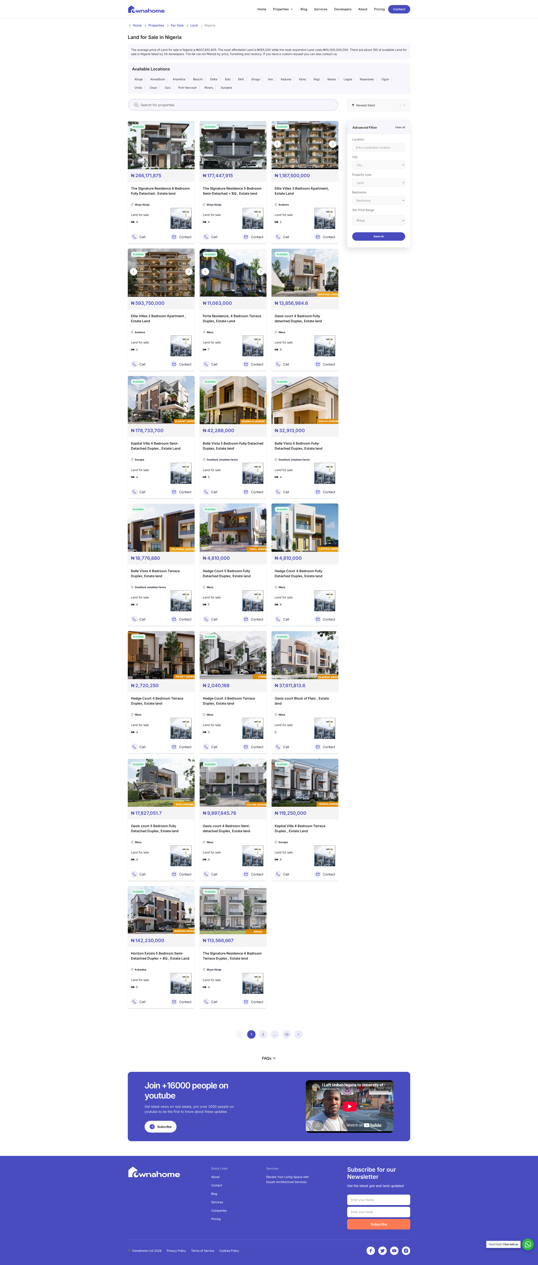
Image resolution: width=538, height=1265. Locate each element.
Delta (213, 79)
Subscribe (379, 1224)
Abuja (138, 79)
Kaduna (286, 79)
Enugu (256, 79)
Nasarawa (367, 79)
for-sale (177, 25)
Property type (361, 174)
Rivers (208, 87)
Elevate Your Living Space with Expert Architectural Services (287, 1179)
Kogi (317, 79)
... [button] (275, 1034)
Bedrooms (359, 192)
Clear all (400, 127)
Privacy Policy (176, 1250)
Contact (399, 9)
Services (320, 9)
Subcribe (164, 1127)
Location (358, 139)
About (362, 9)
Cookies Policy (229, 1250)
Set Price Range (363, 210)
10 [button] (287, 1034)
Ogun (385, 79)
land (194, 25)
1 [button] (251, 1034)
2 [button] (263, 1034)
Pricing (379, 9)
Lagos (348, 79)
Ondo (138, 87)
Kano (302, 79)
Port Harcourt (187, 87)
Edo (227, 79)
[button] (239, 1034)
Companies (219, 1210)
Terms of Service (202, 1250)
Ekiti (241, 79)
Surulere (226, 87)
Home (261, 9)
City (355, 157)
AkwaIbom (157, 79)
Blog (304, 9)
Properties (281, 9)
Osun (153, 87)
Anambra (179, 79)
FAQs (267, 1058)
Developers (343, 9)
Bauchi (197, 79)
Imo (270, 79)
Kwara (331, 79)
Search (378, 236)
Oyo (167, 87)
